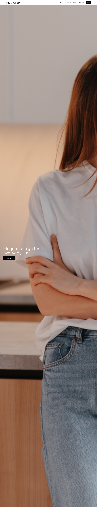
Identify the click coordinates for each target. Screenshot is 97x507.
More (9, 258)
